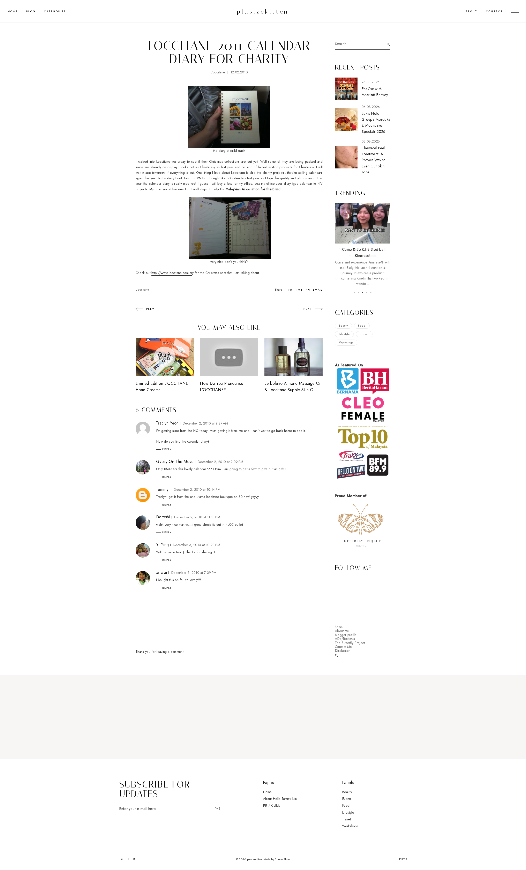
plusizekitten (263, 11)
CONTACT (494, 11)
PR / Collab (271, 805)
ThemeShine (282, 859)
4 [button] (367, 293)
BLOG (31, 11)
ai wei (161, 572)
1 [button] (354, 293)
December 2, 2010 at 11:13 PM (197, 517)
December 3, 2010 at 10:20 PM (196, 545)
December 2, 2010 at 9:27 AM (205, 423)
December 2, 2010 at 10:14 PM (197, 489)
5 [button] (371, 293)
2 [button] (358, 293)
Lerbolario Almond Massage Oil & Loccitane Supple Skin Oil (293, 386)
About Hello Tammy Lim (280, 798)
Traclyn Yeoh (167, 423)
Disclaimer (342, 650)
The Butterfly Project (350, 642)
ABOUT (471, 11)
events (347, 798)
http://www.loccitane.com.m (171, 272)
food (361, 325)
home (339, 627)
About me (342, 631)
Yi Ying (162, 545)
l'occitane (217, 72)
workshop (346, 342)
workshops (350, 826)
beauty (343, 325)
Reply (167, 449)
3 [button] (363, 293)
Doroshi (163, 517)
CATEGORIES (55, 11)
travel (364, 334)
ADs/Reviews (345, 638)
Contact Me (343, 646)
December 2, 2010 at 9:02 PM (220, 461)
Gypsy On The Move (175, 462)
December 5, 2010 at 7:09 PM (194, 572)
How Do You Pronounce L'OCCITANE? (221, 386)
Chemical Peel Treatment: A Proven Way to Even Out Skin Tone (374, 160)
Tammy (162, 489)
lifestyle (344, 334)
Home (13, 11)
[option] (362, 245)
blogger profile (346, 634)
